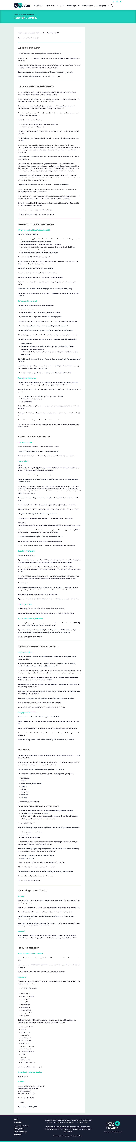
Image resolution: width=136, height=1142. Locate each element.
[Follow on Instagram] (117, 1)
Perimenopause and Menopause (94, 6)
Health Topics (72, 6)
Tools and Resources (54, 6)
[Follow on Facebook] (113, 1)
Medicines (37, 6)
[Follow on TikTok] (120, 1)
